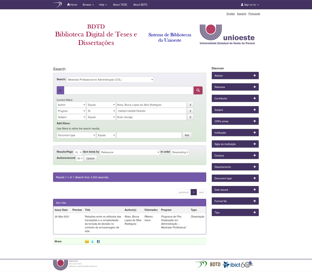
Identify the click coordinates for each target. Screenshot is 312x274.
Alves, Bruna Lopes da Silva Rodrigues (133, 220)
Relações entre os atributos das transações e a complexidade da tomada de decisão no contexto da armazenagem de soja (103, 224)
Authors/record (66, 158)
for (60, 90)
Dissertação (197, 216)
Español (241, 13)
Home (73, 4)
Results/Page (65, 151)
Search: (61, 79)
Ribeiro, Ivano (148, 218)
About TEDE (119, 4)
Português (254, 13)
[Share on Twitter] (93, 242)
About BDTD (140, 4)
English (231, 13)
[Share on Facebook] (99, 242)
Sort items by (91, 151)
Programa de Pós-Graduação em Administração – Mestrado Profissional (173, 222)
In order (165, 151)
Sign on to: (250, 4)
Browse (87, 4)
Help (102, 4)
